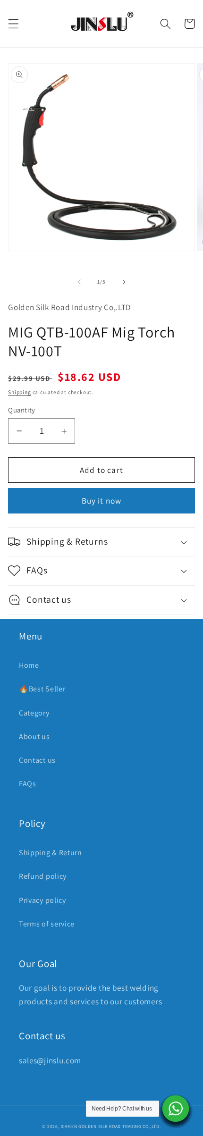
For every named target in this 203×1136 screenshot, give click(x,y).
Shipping (19, 391)
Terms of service (47, 924)
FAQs (27, 784)
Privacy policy (42, 900)
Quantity (21, 409)
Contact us (37, 760)
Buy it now (102, 500)
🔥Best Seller (42, 689)
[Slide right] (123, 281)
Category (34, 713)
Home (29, 665)
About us (34, 736)
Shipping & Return (50, 853)
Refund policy (43, 876)
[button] (13, 24)
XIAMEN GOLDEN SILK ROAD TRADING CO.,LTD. (111, 1126)
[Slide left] (79, 281)
